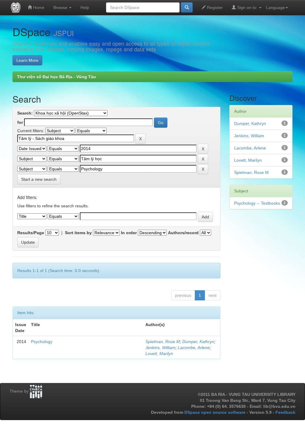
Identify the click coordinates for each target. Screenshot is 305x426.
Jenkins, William (160, 347)
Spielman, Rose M (162, 341)
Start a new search (39, 179)
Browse (61, 7)
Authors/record (183, 232)
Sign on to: (247, 7)
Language (275, 7)
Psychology (41, 341)
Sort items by (78, 232)
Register (214, 7)
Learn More (27, 60)
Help (84, 7)
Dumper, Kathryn (198, 341)
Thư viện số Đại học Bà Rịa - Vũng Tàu (56, 76)
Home (38, 7)
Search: (25, 113)
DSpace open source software (215, 412)
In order (129, 232)
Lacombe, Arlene (194, 347)
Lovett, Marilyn (159, 353)
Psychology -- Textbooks (257, 203)
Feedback (285, 412)
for (20, 122)
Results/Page (30, 232)
